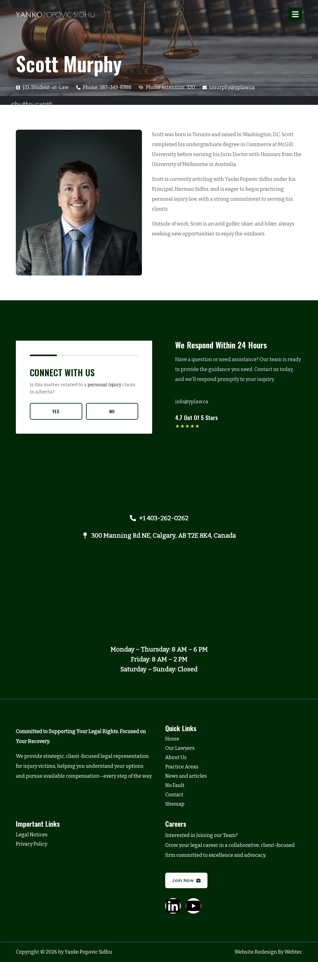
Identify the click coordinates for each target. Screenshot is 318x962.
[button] (295, 14)
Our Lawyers (180, 748)
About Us (176, 757)
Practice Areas (181, 767)
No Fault (174, 785)
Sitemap (174, 804)
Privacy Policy (31, 844)
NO (112, 411)
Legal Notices (32, 835)
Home (172, 739)
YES (56, 411)
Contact (174, 795)
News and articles (186, 776)
